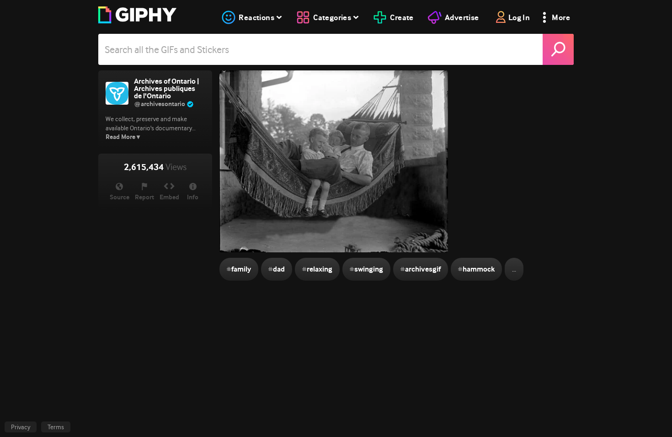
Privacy (20, 427)
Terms (56, 427)
